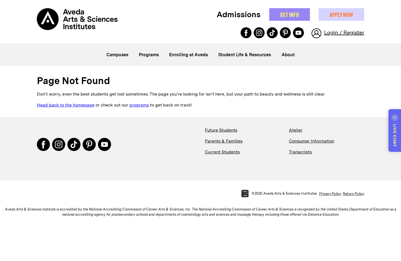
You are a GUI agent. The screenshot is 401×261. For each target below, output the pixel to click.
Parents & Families (224, 141)
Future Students (221, 130)
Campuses (117, 54)
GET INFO (289, 14)
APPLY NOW (341, 14)
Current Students (222, 152)
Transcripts (300, 152)
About (288, 54)
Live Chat (395, 135)
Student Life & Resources (244, 54)
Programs (149, 54)
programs (139, 105)
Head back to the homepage (65, 105)
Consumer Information (311, 141)
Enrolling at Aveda (188, 54)
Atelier (296, 130)
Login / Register (344, 32)
